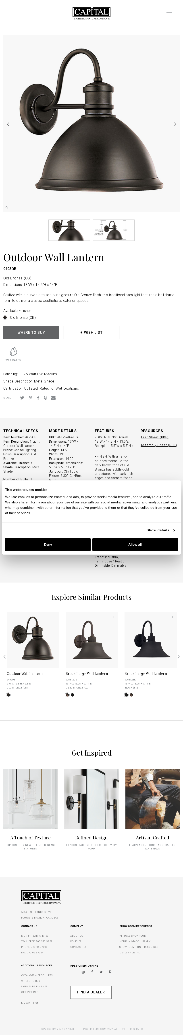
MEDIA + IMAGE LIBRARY (135, 941)
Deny (48, 544)
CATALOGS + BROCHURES (37, 975)
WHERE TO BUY (31, 332)
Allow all (135, 544)
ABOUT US (76, 935)
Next (175, 124)
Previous (8, 124)
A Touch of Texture (30, 837)
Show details (158, 530)
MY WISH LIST (29, 1003)
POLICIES (75, 941)
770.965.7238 (39, 947)
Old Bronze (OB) (17, 278)
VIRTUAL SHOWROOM (133, 935)
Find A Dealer (91, 992)
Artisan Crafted (152, 837)
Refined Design (91, 837)
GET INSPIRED (29, 992)
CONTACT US (78, 947)
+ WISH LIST (91, 332)
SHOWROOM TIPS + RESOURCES (138, 947)
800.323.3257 (44, 941)
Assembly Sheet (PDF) (159, 445)
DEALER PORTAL (129, 952)
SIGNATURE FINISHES (34, 986)
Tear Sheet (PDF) (154, 437)
